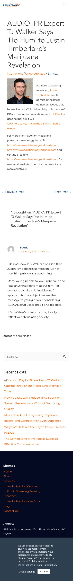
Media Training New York (23, 501)
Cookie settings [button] (27, 571)
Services (9, 481)
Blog (6, 506)
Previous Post (13, 191)
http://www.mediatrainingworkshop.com (31, 149)
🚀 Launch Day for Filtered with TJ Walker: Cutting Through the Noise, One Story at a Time (32, 386)
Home (7, 471)
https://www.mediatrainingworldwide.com (32, 145)
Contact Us (11, 511)
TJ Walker (59, 114)
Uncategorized (35, 73)
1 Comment (15, 73)
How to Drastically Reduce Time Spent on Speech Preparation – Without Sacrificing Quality (32, 403)
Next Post (62, 191)
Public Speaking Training (23, 491)
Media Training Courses (22, 486)
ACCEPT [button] (44, 571)
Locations (9, 496)
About (7, 476)
